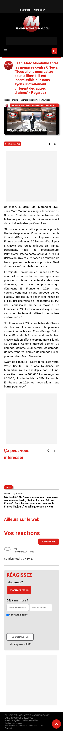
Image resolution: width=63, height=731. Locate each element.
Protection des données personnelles (21, 725)
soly (15, 548)
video (47, 99)
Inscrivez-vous (19, 590)
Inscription (25, 9)
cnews (15, 99)
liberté (41, 99)
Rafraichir (49, 541)
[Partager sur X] (55, 144)
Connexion (39, 9)
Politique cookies (30, 720)
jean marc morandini (28, 99)
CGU (42, 725)
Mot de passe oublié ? (21, 644)
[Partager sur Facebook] (50, 144)
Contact (8, 728)
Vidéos (7, 99)
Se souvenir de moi (18, 614)
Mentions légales (12, 720)
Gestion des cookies (13, 723)
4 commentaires (12, 143)
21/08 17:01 (17, 493)
